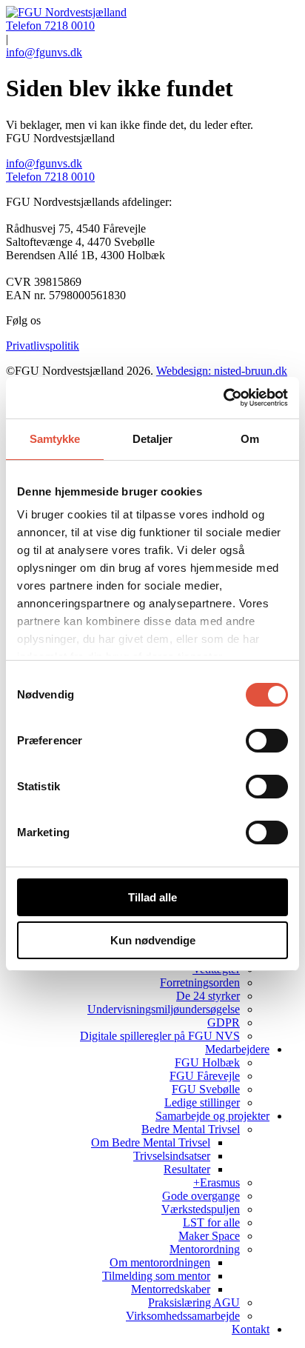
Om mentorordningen (160, 1262)
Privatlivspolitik (42, 345)
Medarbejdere (237, 1049)
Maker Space (209, 1235)
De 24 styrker (208, 996)
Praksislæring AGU (194, 1302)
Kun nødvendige (152, 940)
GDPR (223, 1022)
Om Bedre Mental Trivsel (150, 1142)
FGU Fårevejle (205, 1076)
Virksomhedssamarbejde (183, 1315)
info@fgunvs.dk (44, 52)
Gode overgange (201, 1195)
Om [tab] (250, 439)
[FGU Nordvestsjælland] (66, 12)
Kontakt (250, 1329)
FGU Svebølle (206, 1089)
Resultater (187, 1169)
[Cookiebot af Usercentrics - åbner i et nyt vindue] (223, 397)
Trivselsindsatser (171, 1156)
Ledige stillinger (202, 1102)
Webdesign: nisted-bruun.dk (221, 370)
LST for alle (211, 1222)
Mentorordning (205, 1249)
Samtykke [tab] (55, 439)
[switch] (267, 741)
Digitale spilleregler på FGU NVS (160, 1036)
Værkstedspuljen (200, 1209)
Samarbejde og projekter (212, 1116)
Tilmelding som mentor (156, 1275)
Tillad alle (152, 897)
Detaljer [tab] (153, 439)
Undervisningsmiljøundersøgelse (163, 1009)
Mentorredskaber (170, 1289)
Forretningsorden (200, 982)
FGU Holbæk (207, 1062)
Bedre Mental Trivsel (190, 1129)
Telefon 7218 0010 (50, 25)
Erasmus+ (216, 1182)
